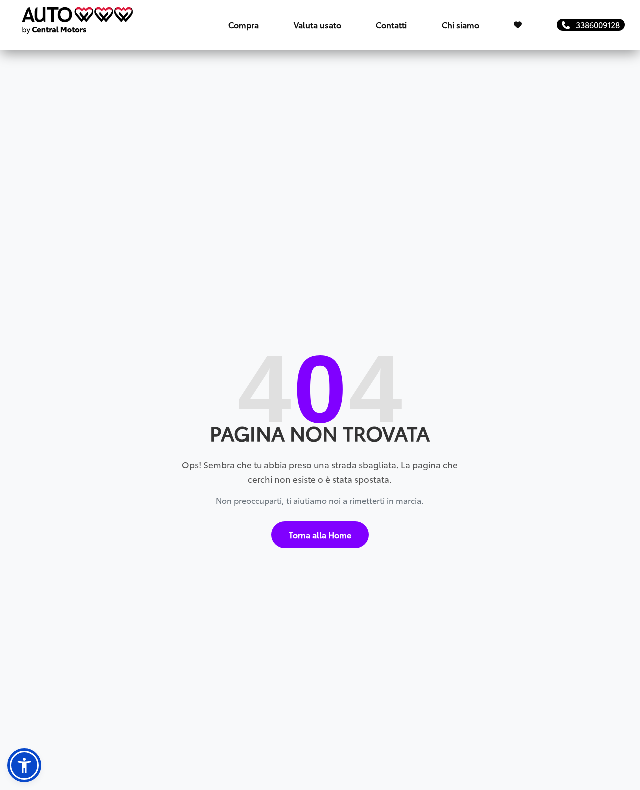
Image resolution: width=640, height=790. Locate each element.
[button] (24, 765)
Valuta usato (318, 24)
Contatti (391, 24)
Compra (243, 24)
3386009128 (595, 24)
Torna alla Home (320, 534)
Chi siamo (461, 24)
